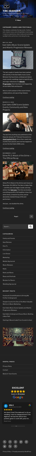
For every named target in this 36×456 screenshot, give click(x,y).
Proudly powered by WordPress (22, 451)
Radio (4, 269)
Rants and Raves (8, 272)
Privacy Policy (7, 366)
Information (7, 250)
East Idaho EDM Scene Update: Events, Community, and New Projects (16, 107)
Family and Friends (9, 238)
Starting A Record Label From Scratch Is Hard (17, 320)
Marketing (6, 257)
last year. (14, 190)
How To (5, 246)
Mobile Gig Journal (9, 261)
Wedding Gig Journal (9, 284)
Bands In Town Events (10, 374)
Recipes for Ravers (9, 280)
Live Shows (6, 254)
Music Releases (8, 265)
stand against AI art (9, 139)
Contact (5, 370)
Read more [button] (8, 421)
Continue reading (8, 97)
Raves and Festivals (9, 276)
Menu (19, 20)
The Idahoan (12, 11)
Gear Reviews (7, 242)
